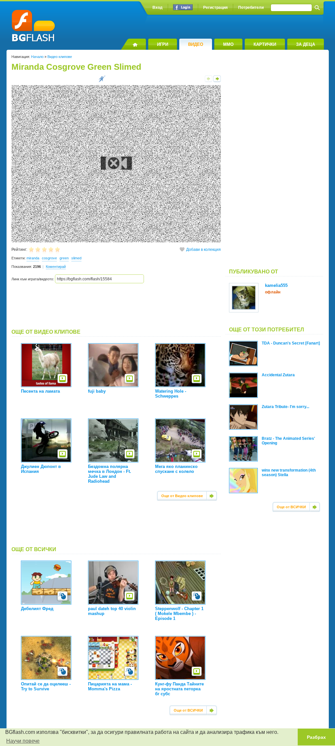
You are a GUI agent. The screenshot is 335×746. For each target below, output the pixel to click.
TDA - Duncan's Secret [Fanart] (291, 343)
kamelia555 (276, 285)
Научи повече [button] (23, 741)
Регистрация (215, 7)
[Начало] (133, 44)
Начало (37, 57)
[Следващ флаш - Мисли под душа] (217, 81)
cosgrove (49, 258)
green (64, 258)
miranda (32, 258)
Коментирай (56, 267)
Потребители (251, 7)
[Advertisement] (116, 306)
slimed (76, 258)
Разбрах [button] (316, 737)
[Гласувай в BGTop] (101, 81)
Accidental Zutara (278, 375)
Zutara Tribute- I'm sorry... (285, 406)
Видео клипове (59, 57)
